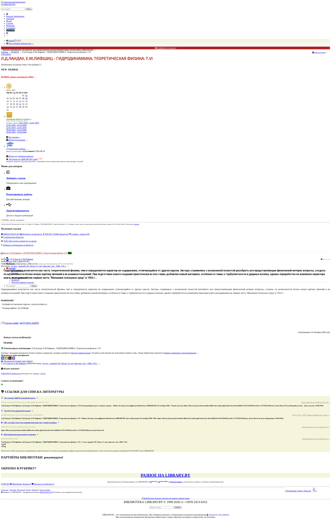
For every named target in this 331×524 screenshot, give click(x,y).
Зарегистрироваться (17, 210)
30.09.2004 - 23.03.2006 (16, 130)
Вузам (9, 21)
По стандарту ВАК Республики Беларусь (19, 398)
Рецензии (10, 26)
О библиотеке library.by (13, 237)
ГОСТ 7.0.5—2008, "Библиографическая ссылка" (310, 415)
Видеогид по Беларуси (32, 234)
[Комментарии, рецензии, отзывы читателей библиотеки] (7, 258)
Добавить (10, 30)
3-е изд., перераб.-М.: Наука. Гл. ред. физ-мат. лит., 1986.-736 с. (70, 363)
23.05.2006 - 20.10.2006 (16, 125)
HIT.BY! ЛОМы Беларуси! (57, 234)
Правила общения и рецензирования (180, 353)
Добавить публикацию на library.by (18, 245)
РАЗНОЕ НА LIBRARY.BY (165, 475)
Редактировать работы (19, 194)
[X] (9, 358)
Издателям (21, 490)
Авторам (10, 19)
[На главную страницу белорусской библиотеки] (166, 498)
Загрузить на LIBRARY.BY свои (23, 159)
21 (20, 104)
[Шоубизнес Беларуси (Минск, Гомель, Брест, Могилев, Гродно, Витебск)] (5, 484)
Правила (35, 490)
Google (43, 374)
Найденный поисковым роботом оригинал (20, 434)
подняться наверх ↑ (9, 386)
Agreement (136, 224)
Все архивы (14, 137)
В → (21, 43)
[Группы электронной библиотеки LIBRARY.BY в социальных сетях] (7, 36)
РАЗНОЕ (161, 48)
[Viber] (13, 358)
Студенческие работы (15, 149)
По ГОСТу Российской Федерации (17, 411)
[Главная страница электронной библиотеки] (7, 14)
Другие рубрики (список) (22, 282)
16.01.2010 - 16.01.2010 (29, 123)
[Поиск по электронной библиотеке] (7, 33)
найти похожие (319, 52)
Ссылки (9, 23)
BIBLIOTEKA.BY (11, 234)
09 (26, 98)
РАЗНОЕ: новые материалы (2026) (17, 77)
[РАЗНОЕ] (6, 54)
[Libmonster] (298, 491)
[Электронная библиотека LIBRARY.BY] (13, 2)
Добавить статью (15, 178)
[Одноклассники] (6, 358)
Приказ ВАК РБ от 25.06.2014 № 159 (314, 402)
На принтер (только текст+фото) (18, 361)
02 (26, 95)
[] (20, 323)
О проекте (10, 28)
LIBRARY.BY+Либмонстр (10, 374)
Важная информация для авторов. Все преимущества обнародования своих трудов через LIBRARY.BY (48, 50)
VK (150, 482)
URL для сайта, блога (30, 423)
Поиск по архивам (17, 140)
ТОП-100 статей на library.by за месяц (19, 241)
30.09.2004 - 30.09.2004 (16, 132)
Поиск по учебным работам (21, 156)
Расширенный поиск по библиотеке (315, 427)
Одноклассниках (175, 482)
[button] (11, 268)
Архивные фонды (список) (18, 119)
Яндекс (36, 374)
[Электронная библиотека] (8, 4)
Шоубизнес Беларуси (21, 484)
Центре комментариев (81, 353)
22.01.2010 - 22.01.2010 (16, 127)
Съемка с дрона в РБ (80, 234)
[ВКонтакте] (2, 358)
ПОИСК (178, 507)
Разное (14, 41)
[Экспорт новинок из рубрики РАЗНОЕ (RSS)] (1, 220)
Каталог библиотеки (15, 16)
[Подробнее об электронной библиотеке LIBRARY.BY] (314, 491)
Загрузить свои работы (218, 515)
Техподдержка (44, 490)
